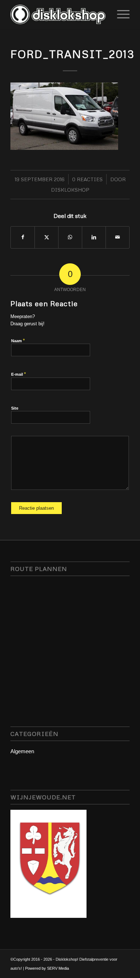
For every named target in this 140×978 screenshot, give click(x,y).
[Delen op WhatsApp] (70, 237)
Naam (18, 340)
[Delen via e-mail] (117, 237)
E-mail (18, 374)
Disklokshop (70, 190)
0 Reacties (87, 179)
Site (14, 408)
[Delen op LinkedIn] (94, 237)
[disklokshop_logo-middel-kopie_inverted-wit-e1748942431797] (58, 14)
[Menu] (120, 14)
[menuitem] (120, 14)
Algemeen (22, 751)
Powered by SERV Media (47, 968)
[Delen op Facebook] (22, 237)
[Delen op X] (46, 237)
